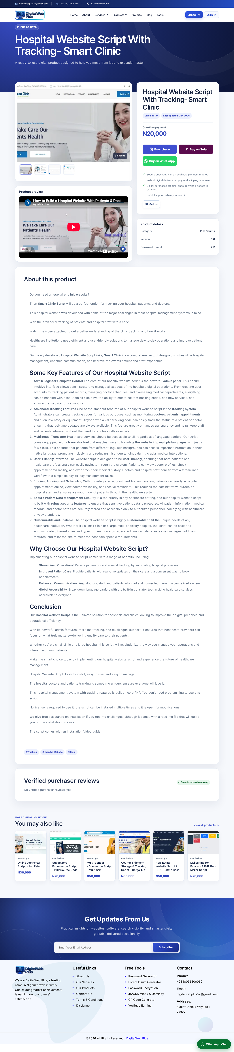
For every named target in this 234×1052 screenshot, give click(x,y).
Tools (160, 14)
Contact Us (84, 994)
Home (74, 14)
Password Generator (142, 976)
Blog (149, 14)
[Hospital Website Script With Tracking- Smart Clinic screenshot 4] (69, 169)
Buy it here (162, 149)
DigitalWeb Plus (137, 1038)
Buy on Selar (199, 149)
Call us (153, 204)
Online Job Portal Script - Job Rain (29, 864)
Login (210, 14)
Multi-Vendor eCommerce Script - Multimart (99, 866)
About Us (82, 976)
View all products (205, 825)
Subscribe (166, 947)
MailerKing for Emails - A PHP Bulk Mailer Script (203, 866)
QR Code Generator (142, 999)
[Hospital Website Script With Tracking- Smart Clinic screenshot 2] (40, 169)
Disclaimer (83, 1005)
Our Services (85, 982)
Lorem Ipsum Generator (144, 982)
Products (118, 14)
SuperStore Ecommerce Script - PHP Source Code (65, 866)
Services (100, 14)
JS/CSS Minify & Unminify (146, 994)
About (86, 14)
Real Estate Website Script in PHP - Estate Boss (167, 866)
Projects (136, 14)
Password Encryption (143, 988)
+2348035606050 (69, 4)
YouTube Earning (140, 1005)
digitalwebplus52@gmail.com (33, 4)
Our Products (85, 988)
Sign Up (192, 14)
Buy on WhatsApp (162, 161)
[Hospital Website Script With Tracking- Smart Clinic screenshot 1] (26, 169)
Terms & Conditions (89, 999)
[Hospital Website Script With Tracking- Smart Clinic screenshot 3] (54, 169)
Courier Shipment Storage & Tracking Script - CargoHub (133, 866)
